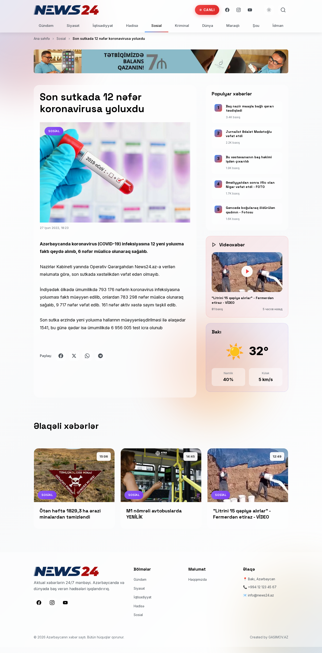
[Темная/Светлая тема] (269, 10)
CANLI (209, 10)
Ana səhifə (42, 39)
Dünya (207, 25)
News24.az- (147, 266)
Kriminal (182, 25)
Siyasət (73, 25)
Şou (256, 25)
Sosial (156, 25)
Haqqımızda (197, 579)
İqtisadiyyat (103, 25)
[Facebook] (227, 10)
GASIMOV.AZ (278, 637)
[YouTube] (250, 10)
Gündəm (46, 25)
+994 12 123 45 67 (262, 587)
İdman (277, 25)
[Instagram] (238, 10)
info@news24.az (261, 595)
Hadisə (132, 25)
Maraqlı (232, 25)
